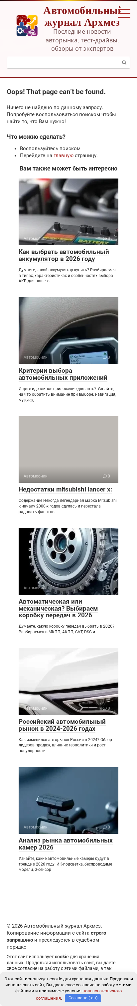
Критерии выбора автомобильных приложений (63, 374)
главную (63, 155)
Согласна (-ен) (83, 997)
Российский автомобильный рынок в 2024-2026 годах (62, 725)
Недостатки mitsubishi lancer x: (65, 489)
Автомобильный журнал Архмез (83, 15)
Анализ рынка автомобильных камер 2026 (66, 843)
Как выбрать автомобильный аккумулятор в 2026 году (64, 255)
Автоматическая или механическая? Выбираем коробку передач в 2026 (58, 608)
